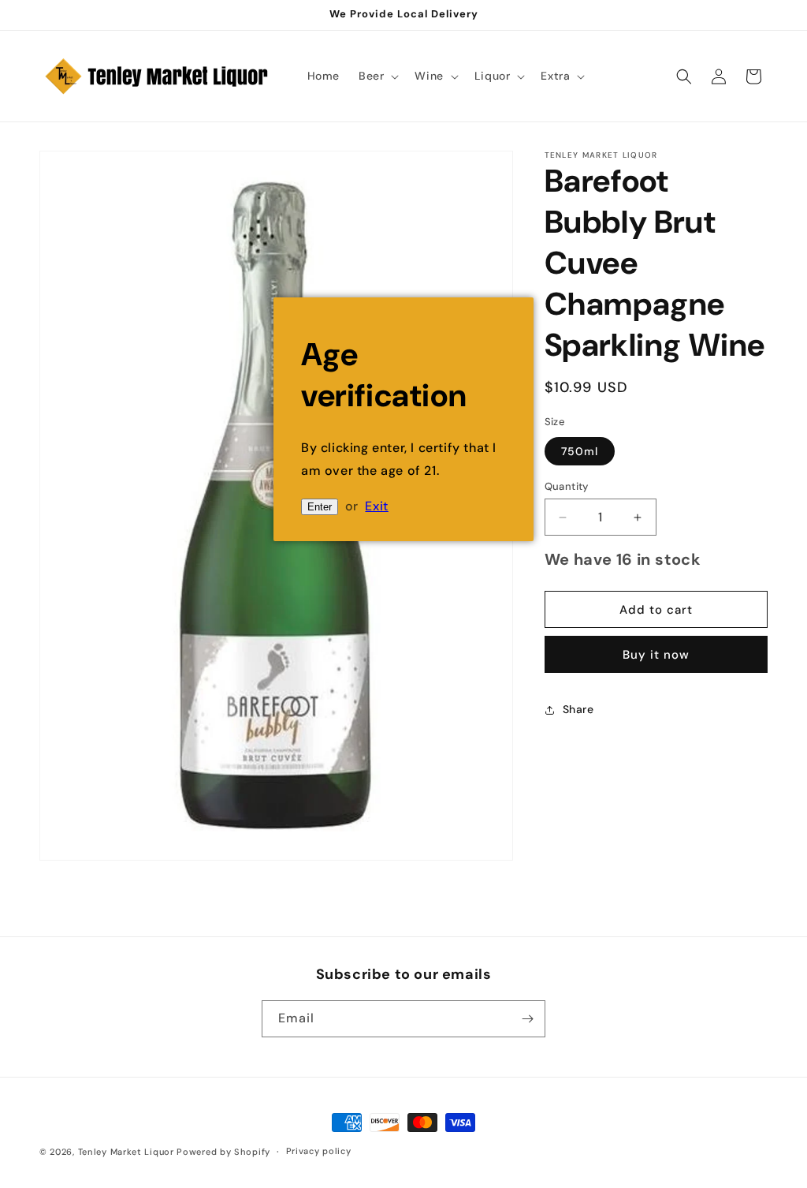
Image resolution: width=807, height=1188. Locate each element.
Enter (319, 507)
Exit (376, 506)
